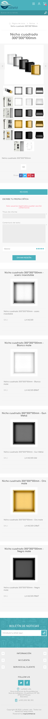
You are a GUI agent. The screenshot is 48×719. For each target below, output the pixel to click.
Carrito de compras (44, 3)
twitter (25, 175)
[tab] (24, 192)
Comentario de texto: (11, 223)
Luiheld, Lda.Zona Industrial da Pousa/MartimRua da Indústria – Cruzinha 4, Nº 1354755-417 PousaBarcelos (24, 693)
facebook (21, 175)
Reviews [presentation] (24, 192)
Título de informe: (9, 212)
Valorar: (7, 249)
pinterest (29, 175)
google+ (33, 175)
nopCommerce (29, 714)
